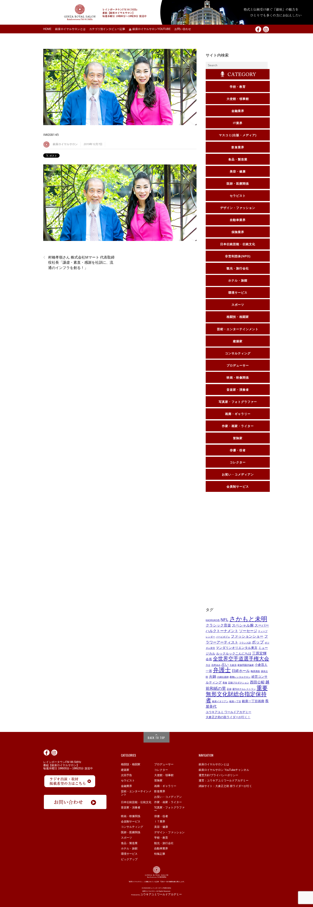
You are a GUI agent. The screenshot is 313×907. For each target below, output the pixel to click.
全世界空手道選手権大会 (241, 658)
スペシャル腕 (243, 625)
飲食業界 (159, 791)
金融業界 (126, 786)
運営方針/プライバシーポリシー (218, 775)
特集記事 (159, 853)
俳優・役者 (161, 816)
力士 (208, 665)
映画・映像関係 (130, 816)
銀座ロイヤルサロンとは (70, 29)
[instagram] (266, 29)
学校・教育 (161, 837)
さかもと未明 (248, 618)
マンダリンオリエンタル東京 (236, 647)
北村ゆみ (216, 665)
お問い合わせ (182, 29)
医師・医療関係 (130, 832)
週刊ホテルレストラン (244, 689)
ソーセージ (248, 631)
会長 (209, 659)
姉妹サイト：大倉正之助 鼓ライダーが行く (225, 786)
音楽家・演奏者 (130, 807)
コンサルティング (132, 826)
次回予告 (126, 775)
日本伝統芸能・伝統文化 (136, 802)
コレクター (161, 769)
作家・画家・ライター (168, 802)
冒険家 (158, 780)
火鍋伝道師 (223, 677)
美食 (225, 682)
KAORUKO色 (213, 620)
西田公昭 (257, 682)
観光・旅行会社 (164, 843)
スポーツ (126, 837)
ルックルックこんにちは (233, 653)
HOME (47, 29)
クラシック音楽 (218, 625)
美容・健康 (161, 826)
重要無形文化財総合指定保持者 (237, 694)
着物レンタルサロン (240, 677)
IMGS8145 (51, 134)
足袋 (229, 689)
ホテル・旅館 (129, 848)
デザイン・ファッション (169, 832)
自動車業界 (161, 848)
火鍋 (212, 676)
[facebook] (258, 29)
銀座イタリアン (220, 701)
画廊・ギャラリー (165, 786)
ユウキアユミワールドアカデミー (161, 894)
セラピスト (128, 780)
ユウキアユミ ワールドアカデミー (228, 712)
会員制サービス (130, 821)
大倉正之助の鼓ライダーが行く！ (228, 717)
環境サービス (129, 853)
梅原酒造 (255, 671)
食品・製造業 (129, 843)
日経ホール (241, 671)
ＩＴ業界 (159, 821)
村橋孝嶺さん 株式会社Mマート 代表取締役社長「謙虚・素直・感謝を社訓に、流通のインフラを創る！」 (79, 262)
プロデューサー (164, 764)
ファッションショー (247, 636)
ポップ (258, 642)
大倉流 (233, 665)
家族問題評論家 (245, 665)
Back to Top (156, 738)
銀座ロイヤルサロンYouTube (151, 29)
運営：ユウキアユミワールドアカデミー (223, 780)
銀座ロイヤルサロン (65, 144)
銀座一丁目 (235, 701)
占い (225, 664)
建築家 (125, 769)
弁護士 (222, 670)
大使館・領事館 (164, 775)
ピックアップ (129, 859)
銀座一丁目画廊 (253, 701)
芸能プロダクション (238, 682)
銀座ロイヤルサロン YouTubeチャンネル (224, 769)
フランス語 (245, 642)
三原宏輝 (259, 653)
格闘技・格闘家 (130, 764)
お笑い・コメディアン (168, 796)
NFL (224, 619)
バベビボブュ (223, 636)
